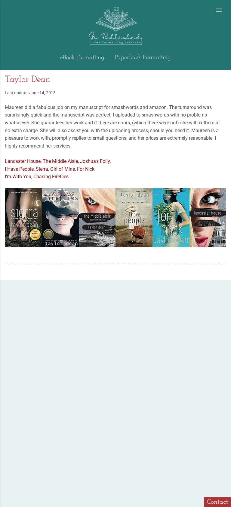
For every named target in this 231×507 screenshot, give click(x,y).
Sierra (42, 169)
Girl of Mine (62, 169)
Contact (217, 502)
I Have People (19, 169)
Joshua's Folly (95, 161)
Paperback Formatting (143, 57)
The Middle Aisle (60, 161)
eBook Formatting (82, 57)
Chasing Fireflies (51, 176)
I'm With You (18, 176)
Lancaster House (23, 161)
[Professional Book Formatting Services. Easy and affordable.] (8, 11)
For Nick (85, 169)
